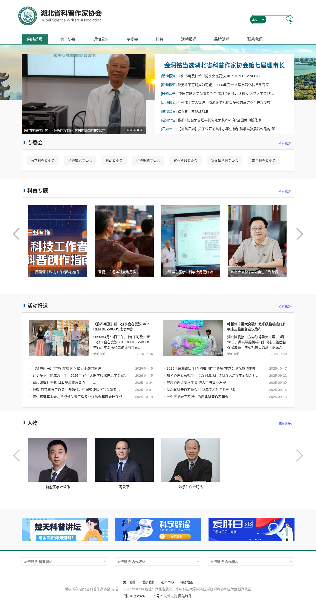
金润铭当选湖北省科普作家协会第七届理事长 (224, 65)
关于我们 (130, 582)
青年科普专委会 (264, 160)
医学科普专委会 (43, 160)
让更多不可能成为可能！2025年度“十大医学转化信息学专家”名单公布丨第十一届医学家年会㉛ (79, 376)
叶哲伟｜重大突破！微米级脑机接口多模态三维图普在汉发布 (224, 102)
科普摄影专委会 (80, 160)
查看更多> (286, 143)
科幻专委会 (114, 160)
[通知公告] (168, 93)
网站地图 (186, 582)
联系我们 (255, 39)
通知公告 (101, 39)
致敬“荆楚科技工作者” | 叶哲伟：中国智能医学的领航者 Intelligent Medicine (75, 390)
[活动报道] (168, 75)
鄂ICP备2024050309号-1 (143, 595)
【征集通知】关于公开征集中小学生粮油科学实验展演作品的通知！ (229, 128)
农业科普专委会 (185, 160)
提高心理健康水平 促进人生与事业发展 (196, 382)
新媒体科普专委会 (224, 160)
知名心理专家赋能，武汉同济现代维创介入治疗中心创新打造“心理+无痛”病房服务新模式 (213, 376)
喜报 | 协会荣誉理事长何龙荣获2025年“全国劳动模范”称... (221, 119)
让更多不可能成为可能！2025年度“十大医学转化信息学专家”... (225, 84)
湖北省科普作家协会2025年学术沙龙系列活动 (201, 389)
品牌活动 (222, 39)
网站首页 (35, 39)
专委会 (132, 39)
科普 (159, 39)
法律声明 (167, 582)
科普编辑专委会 (148, 160)
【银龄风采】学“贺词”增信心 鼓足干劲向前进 (67, 368)
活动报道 (188, 39)
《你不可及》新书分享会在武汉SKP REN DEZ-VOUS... (220, 75)
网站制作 (185, 595)
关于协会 (68, 39)
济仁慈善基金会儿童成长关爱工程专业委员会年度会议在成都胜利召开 (81, 396)
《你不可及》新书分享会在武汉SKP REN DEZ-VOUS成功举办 (121, 326)
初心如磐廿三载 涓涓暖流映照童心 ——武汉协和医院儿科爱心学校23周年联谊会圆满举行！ (72, 383)
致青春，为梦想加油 (193, 111)
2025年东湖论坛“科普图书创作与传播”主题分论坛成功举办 (211, 368)
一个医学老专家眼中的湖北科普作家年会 (198, 396)
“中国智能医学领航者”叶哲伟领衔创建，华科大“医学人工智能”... (226, 93)
